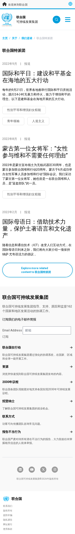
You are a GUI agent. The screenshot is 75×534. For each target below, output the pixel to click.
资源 (5, 366)
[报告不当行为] (71, 431)
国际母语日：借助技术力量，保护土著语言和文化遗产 (37, 228)
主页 (5, 38)
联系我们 (7, 506)
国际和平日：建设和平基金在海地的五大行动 (37, 77)
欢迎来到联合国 (18, 4)
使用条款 (7, 529)
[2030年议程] (71, 382)
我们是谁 (27, 38)
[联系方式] (71, 416)
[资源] (71, 366)
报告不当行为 (11, 432)
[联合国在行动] (71, 347)
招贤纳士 (8, 401)
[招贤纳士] (71, 401)
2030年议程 (10, 382)
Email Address (12, 330)
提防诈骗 (7, 515)
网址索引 (7, 524)
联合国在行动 (11, 347)
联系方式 (8, 416)
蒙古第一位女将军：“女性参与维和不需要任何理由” (35, 152)
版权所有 (7, 510)
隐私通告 (7, 519)
